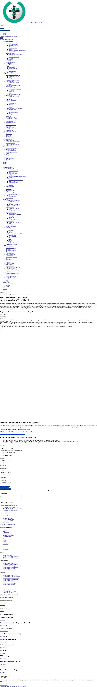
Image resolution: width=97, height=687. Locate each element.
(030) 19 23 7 (3, 653)
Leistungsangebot (12, 103)
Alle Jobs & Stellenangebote (12, 148)
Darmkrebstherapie (10, 127)
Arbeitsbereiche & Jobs (11, 150)
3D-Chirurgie (9, 126)
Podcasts (8, 159)
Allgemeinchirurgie (10, 81)
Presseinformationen (10, 158)
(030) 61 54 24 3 (4, 636)
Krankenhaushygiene (10, 67)
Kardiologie (11, 91)
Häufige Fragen (9, 72)
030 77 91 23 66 (3, 672)
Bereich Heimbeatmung (11, 128)
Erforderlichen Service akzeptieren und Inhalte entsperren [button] (13, 686)
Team (10, 77)
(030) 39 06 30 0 (4, 631)
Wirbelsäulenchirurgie (10, 122)
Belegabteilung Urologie (11, 118)
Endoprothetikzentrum (11, 125)
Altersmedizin (12, 46)
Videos (7, 161)
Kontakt (10, 99)
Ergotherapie (8, 135)
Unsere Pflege (9, 63)
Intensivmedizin (12, 111)
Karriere (5, 146)
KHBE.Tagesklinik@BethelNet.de (8, 431)
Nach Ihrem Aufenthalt (14, 57)
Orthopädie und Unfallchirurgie (13, 75)
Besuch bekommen (10, 60)
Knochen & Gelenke (13, 45)
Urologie (10, 49)
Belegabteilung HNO (10, 117)
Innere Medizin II (9, 95)
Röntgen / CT (12, 52)
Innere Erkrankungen (13, 44)
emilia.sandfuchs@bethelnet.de (25, 431)
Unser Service (12, 55)
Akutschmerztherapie (13, 112)
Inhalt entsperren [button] (3, 685)
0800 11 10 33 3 (3, 642)
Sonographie (11, 90)
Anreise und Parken (10, 62)
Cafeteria (11, 59)
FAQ (7, 154)
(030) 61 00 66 (3, 647)
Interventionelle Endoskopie (15, 89)
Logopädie (8, 136)
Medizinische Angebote (14, 76)
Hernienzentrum (9, 130)
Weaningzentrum (9, 121)
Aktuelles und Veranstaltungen (12, 144)
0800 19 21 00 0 (3, 664)
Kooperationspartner (10, 143)
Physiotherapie (9, 134)
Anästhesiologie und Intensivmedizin (14, 108)
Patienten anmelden (10, 140)
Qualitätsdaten (9, 145)
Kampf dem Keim (13, 68)
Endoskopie (8, 123)
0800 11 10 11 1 (3, 658)
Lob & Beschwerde (10, 64)
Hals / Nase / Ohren (13, 48)
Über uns (5, 163)
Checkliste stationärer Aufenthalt (16, 54)
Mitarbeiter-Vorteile (10, 149)
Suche (4, 164)
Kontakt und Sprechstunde (14, 85)
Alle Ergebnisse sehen (5, 30)
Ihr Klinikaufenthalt (10, 53)
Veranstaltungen (12, 71)
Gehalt (7, 153)
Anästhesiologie (12, 109)
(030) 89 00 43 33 (4, 625)
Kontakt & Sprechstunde (14, 78)
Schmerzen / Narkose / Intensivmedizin (17, 50)
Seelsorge (11, 58)
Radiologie (8, 116)
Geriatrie (8, 102)
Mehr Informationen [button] (4, 683)
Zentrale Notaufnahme (11, 100)
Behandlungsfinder (10, 43)
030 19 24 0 (2, 620)
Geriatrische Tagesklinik (11, 131)
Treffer (1, 28)
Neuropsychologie (10, 137)
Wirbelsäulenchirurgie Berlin (12, 80)
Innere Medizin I (9, 86)
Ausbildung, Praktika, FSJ (11, 152)
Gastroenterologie (12, 87)
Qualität (7, 66)
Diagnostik (11, 104)
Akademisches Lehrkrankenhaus (13, 141)
